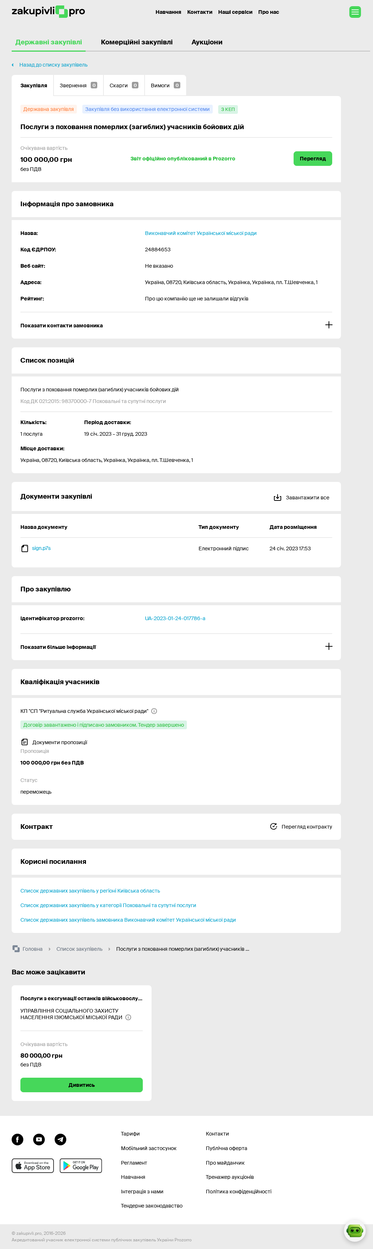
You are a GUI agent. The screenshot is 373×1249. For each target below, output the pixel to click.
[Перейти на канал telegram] (60, 1138)
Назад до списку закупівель (53, 64)
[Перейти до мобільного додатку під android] (81, 1165)
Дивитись (81, 1085)
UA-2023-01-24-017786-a (175, 618)
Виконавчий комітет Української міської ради (201, 233)
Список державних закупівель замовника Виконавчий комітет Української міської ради (128, 920)
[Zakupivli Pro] (48, 11)
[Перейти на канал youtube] (39, 1138)
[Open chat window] (355, 1231)
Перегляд (313, 158)
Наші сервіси (235, 12)
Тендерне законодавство (151, 1205)
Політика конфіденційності (238, 1191)
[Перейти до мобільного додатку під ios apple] (33, 1165)
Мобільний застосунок (149, 1148)
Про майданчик (225, 1163)
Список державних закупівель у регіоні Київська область (90, 890)
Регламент (134, 1163)
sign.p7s (41, 548)
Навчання (168, 12)
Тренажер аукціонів (230, 1177)
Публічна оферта (226, 1148)
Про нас (268, 12)
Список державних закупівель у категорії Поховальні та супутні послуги (108, 905)
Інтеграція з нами (142, 1191)
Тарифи (130, 1133)
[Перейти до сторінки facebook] (17, 1138)
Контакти (199, 12)
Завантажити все (307, 497)
